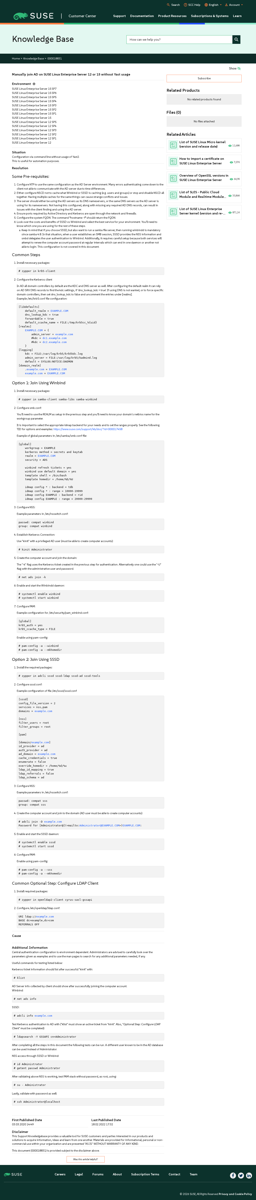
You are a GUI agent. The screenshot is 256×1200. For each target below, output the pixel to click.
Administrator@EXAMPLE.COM (99, 825)
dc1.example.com (55, 338)
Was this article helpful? (85, 1159)
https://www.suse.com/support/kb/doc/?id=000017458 (88, 429)
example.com (64, 334)
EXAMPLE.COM (59, 310)
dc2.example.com (55, 342)
